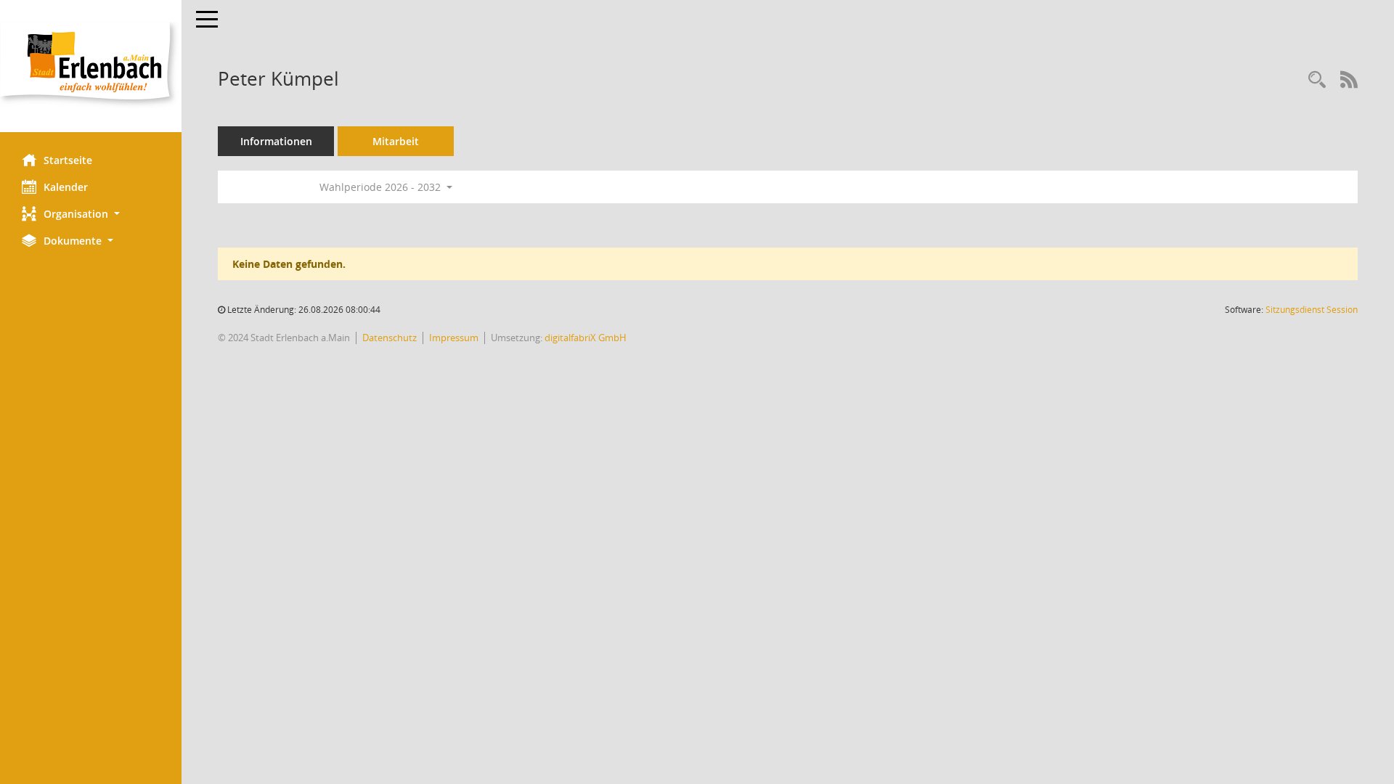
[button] (91, 213)
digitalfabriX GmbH (586, 337)
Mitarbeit (395, 141)
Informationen (276, 141)
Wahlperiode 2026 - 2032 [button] (381, 187)
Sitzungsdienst (1311, 309)
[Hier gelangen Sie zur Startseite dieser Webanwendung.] (91, 66)
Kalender (66, 187)
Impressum (453, 337)
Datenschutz (389, 337)
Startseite (68, 160)
